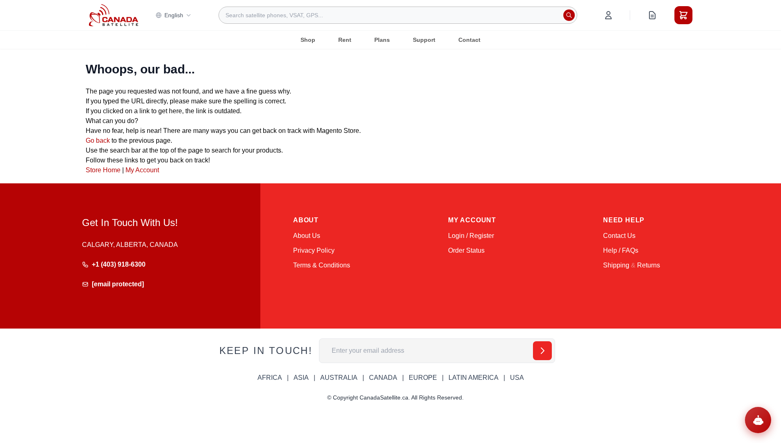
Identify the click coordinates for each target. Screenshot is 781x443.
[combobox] (398, 15)
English (173, 15)
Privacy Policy (314, 250)
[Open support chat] (758, 420)
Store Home (103, 170)
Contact (469, 40)
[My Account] (608, 15)
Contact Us (619, 235)
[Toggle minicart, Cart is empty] (683, 15)
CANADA (383, 377)
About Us (306, 235)
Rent (344, 40)
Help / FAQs (620, 250)
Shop (308, 40)
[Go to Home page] (113, 15)
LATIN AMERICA (474, 377)
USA (517, 377)
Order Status (466, 250)
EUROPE (423, 377)
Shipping (616, 265)
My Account (142, 170)
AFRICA (269, 377)
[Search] (569, 15)
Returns (648, 265)
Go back (98, 140)
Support (424, 40)
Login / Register (471, 235)
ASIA (301, 377)
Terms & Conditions (321, 265)
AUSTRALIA (338, 377)
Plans (382, 40)
